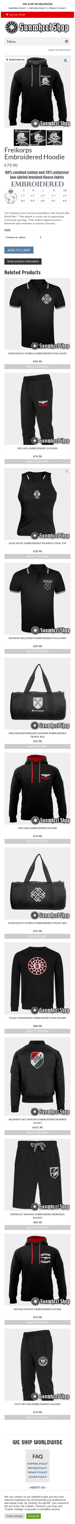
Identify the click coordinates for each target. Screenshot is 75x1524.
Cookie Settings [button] (14, 1516)
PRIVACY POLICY (57, 8)
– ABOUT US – (37, 1487)
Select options (38, 366)
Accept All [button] (33, 1516)
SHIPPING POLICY (18, 8)
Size (7, 230)
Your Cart (17, 14)
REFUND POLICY (37, 8)
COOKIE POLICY (37, 1476)
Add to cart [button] (38, 746)
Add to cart (19, 250)
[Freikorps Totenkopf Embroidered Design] (21, 137)
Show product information (23, 261)
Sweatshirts (64, 50)
